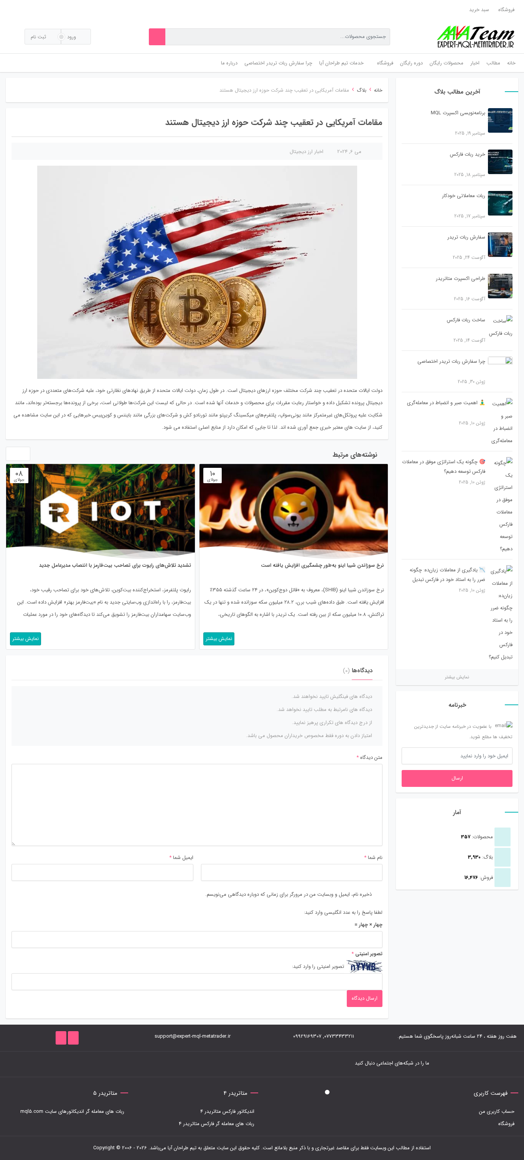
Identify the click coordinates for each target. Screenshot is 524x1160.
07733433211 (339, 1036)
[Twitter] (155, 1064)
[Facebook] (166, 1064)
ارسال (457, 778)
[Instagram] (132, 1064)
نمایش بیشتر (457, 677)
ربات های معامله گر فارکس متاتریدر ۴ (216, 1124)
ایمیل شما (183, 858)
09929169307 (307, 1036)
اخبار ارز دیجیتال (306, 152)
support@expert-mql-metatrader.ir (193, 1036)
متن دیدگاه (369, 758)
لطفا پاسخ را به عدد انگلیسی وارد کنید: (343, 912)
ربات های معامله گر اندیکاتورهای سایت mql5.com (72, 1111)
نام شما (375, 858)
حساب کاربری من (496, 1111)
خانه (378, 90)
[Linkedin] (109, 1064)
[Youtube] (120, 1064)
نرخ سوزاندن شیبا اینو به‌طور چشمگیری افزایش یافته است (322, 565)
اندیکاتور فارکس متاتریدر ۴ (227, 1111)
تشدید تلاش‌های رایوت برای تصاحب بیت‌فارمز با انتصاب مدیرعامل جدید (115, 565)
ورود (72, 37)
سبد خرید (479, 10)
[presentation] (10, 455)
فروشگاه (506, 10)
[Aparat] (97, 1064)
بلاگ (361, 90)
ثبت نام (39, 37)
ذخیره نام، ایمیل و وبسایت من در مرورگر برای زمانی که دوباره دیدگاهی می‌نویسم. (288, 894)
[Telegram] (143, 1064)
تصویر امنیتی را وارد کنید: (318, 967)
